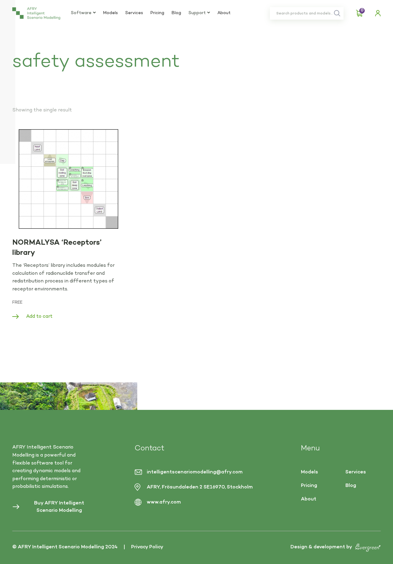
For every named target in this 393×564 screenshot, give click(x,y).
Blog (176, 13)
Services (134, 13)
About (224, 13)
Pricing (157, 13)
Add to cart (39, 316)
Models (110, 13)
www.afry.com (164, 502)
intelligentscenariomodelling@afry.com (195, 472)
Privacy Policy (147, 547)
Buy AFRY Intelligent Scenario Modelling (59, 507)
